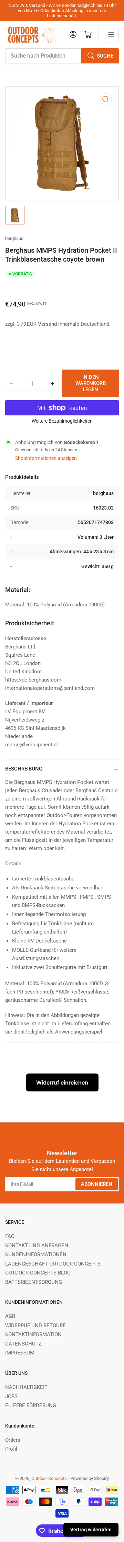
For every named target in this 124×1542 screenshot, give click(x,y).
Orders (12, 1440)
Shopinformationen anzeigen (46, 458)
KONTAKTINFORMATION (33, 1334)
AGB (10, 1316)
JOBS (11, 1396)
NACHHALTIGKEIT (26, 1387)
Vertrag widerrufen (91, 1529)
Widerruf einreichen (62, 1082)
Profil (11, 1449)
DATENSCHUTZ (23, 1344)
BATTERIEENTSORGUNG (33, 1282)
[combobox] (62, 55)
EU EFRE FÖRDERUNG (30, 1405)
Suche (105, 56)
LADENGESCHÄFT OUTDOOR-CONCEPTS (53, 1264)
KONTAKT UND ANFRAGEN (36, 1245)
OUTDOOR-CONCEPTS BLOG (38, 1273)
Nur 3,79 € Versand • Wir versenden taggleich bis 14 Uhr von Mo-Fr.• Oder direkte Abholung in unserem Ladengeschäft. (62, 10)
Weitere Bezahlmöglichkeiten (62, 421)
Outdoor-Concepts (49, 1478)
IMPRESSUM (19, 1353)
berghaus (14, 238)
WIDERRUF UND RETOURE (35, 1325)
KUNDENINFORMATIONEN (35, 1254)
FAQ (9, 1236)
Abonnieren (96, 1184)
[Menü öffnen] (111, 34)
